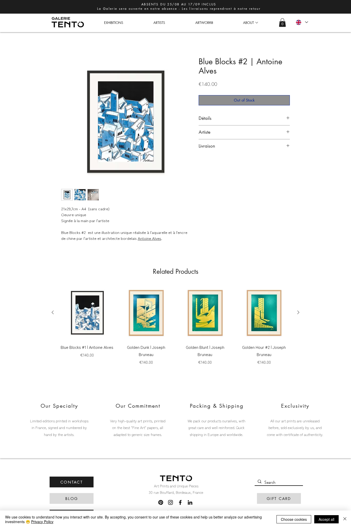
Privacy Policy (42, 521)
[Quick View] (87, 313)
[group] (175, 325)
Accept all (326, 519)
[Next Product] (298, 312)
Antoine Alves (149, 238)
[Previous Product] (53, 312)
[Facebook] (180, 502)
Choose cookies (294, 519)
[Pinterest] (161, 502)
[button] (204, 22)
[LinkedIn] (190, 502)
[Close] (345, 519)
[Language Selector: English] (301, 22)
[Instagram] (170, 502)
